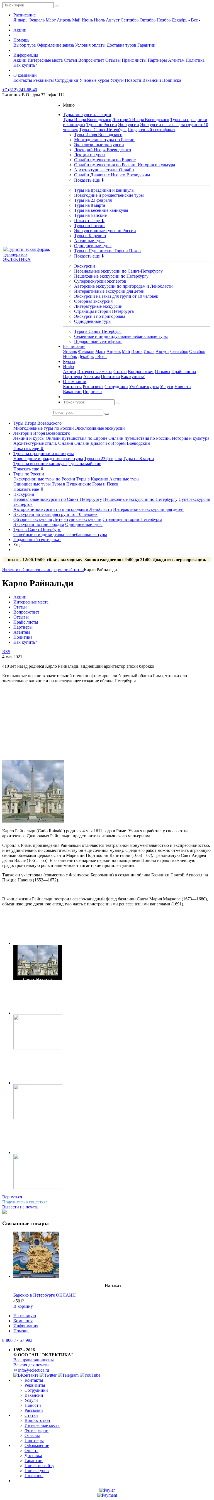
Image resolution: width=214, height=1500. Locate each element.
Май (76, 20)
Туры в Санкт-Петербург (103, 129)
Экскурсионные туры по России (105, 230)
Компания (23, 1320)
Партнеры (157, 60)
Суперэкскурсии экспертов (100, 281)
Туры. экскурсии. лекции (87, 114)
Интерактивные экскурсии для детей (109, 291)
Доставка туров (121, 45)
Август (113, 20)
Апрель (64, 20)
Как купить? (25, 65)
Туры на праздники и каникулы (104, 190)
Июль (99, 20)
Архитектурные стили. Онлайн (104, 169)
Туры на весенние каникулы (101, 210)
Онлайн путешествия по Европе (105, 159)
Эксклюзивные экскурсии (99, 144)
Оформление (37, 1445)
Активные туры (89, 240)
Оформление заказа (55, 45)
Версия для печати (31, 1364)
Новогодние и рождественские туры (109, 195)
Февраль (36, 20)
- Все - (194, 20)
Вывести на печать (20, 1207)
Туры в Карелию (90, 235)
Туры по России (101, 124)
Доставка (33, 1455)
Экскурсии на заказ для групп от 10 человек (116, 296)
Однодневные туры (92, 245)
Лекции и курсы (89, 154)
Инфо (68, 366)
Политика (195, 60)
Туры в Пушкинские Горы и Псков (107, 250)
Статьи (70, 60)
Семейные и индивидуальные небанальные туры (121, 336)
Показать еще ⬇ (89, 180)
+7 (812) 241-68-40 (19, 89)
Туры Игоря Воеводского (87, 119)
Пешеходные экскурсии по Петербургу (111, 276)
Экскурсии (128, 124)
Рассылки (34, 1410)
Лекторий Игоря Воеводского (140, 119)
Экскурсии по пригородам (99, 316)
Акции (19, 30)
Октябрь (147, 20)
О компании (25, 75)
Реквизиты (43, 80)
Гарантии (146, 45)
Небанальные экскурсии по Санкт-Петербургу (118, 271)
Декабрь (179, 20)
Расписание (24, 15)
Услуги (117, 80)
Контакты (22, 80)
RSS (6, 651)
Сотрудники (66, 80)
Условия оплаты (90, 45)
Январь (20, 20)
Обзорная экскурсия (93, 301)
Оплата (31, 1450)
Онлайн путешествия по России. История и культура (124, 164)
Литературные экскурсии (98, 306)
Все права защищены (33, 1359)
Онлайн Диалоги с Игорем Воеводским (112, 174)
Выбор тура (24, 45)
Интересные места (45, 60)
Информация (25, 55)
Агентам (176, 60)
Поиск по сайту (39, 1465)
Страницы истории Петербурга (104, 311)
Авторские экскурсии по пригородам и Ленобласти (123, 286)
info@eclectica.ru (33, 1370)
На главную (24, 1315)
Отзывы (113, 60)
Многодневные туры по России (104, 139)
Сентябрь (129, 20)
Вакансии (151, 80)
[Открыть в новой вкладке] (107, 1490)
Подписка (171, 80)
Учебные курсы (94, 80)
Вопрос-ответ (91, 60)
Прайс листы (134, 60)
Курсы (69, 361)
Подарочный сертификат (151, 129)
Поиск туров (37, 1470)
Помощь (21, 40)
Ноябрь (164, 20)
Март (51, 20)
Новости (133, 80)
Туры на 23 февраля (93, 200)
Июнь (87, 20)
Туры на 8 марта (89, 205)
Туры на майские (90, 215)
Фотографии (36, 1430)
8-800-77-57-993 (17, 1340)
